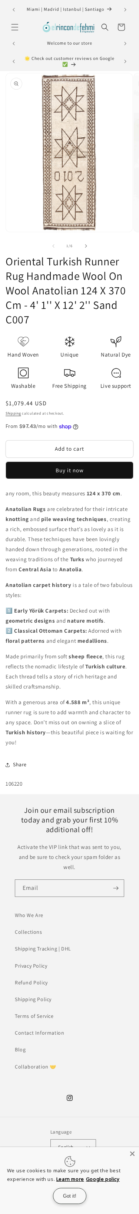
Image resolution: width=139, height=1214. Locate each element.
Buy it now (70, 470)
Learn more (70, 1179)
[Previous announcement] (14, 9)
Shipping (13, 413)
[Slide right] (86, 246)
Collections (28, 932)
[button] (15, 27)
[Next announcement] (125, 9)
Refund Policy (31, 982)
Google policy (103, 1179)
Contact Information (39, 1032)
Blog (20, 1049)
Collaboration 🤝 (35, 1066)
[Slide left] (53, 246)
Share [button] (20, 764)
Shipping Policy (33, 999)
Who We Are (29, 915)
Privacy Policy (31, 965)
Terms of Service (34, 1016)
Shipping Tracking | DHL (43, 948)
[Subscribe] (115, 888)
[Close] (132, 1153)
